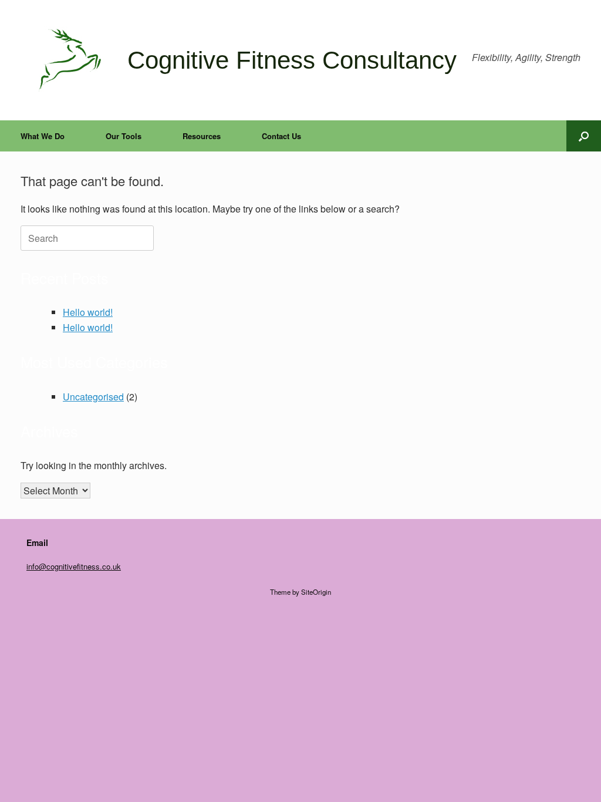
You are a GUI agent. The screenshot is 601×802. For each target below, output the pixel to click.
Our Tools (123, 135)
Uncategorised (93, 396)
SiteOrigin (316, 592)
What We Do (43, 135)
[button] (583, 135)
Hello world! (88, 312)
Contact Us (281, 135)
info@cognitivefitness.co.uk (73, 566)
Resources (202, 135)
